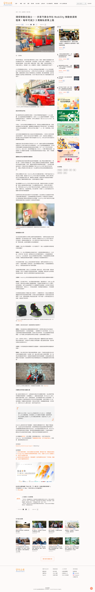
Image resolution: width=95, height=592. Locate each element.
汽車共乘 (60, 170)
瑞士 (74, 170)
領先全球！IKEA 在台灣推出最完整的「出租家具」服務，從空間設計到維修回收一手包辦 (72, 548)
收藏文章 (42, 24)
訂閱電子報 (75, 577)
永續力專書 (55, 575)
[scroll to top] (91, 588)
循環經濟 (64, 70)
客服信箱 (75, 571)
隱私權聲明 (47, 587)
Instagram (76, 575)
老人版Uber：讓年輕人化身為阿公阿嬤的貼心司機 (39, 531)
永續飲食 (64, 92)
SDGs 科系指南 (65, 575)
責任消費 (60, 80)
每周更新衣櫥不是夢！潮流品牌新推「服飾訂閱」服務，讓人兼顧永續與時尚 (39, 548)
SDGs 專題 (55, 573)
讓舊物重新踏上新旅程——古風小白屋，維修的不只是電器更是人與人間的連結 (65, 67)
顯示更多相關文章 (47, 559)
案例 (68, 70)
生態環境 (24, 12)
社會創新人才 (65, 573)
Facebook (76, 573)
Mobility (42, 106)
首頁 (17, 12)
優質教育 (60, 47)
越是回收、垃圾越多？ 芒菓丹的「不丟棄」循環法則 (72, 531)
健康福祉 (60, 59)
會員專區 (89, 3)
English (44, 575)
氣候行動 (28, 12)
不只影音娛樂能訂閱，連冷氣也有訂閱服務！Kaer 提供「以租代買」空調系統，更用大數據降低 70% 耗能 (23, 549)
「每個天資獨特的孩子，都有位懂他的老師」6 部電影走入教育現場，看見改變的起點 (69, 43)
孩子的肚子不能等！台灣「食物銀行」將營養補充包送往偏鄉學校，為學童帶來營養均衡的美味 (65, 88)
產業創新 (64, 59)
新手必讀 (55, 571)
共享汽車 (60, 173)
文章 (20, 12)
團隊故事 (44, 571)
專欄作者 (44, 573)
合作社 (65, 173)
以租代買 (65, 170)
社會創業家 (39, 528)
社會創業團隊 (65, 571)
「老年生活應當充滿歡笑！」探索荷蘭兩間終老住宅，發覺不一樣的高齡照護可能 (65, 55)
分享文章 (27, 24)
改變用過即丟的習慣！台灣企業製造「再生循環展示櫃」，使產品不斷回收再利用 (56, 548)
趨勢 (22, 24)
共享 (70, 170)
